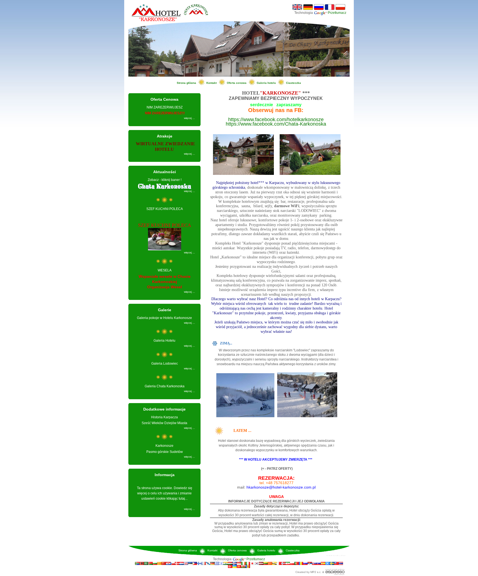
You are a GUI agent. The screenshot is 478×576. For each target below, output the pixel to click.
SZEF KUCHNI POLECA (164, 209)
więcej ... (189, 118)
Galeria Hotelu (164, 341)
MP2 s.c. (315, 572)
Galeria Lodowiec (164, 363)
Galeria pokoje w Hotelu (164, 318)
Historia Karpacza (164, 417)
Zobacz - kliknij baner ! (164, 180)
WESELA (165, 270)
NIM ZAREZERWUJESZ (165, 107)
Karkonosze (164, 446)
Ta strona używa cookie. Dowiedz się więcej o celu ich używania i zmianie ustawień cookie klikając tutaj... (164, 493)
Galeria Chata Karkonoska (165, 386)
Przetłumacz (337, 13)
